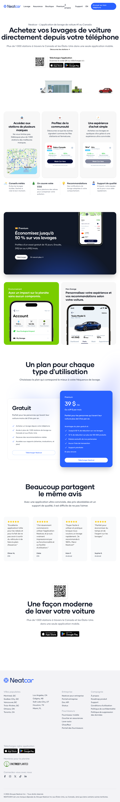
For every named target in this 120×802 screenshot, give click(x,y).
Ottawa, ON (9, 709)
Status (65, 705)
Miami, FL (37, 708)
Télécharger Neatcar (34, 453)
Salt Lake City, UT (41, 702)
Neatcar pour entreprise (73, 696)
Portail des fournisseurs (72, 728)
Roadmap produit (99, 699)
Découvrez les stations (60, 49)
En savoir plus (36, 257)
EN (87, 6)
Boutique (49, 6)
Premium (60, 6)
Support (79, 6)
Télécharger (21, 257)
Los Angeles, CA (40, 695)
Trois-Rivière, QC (11, 705)
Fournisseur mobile (70, 715)
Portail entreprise (69, 699)
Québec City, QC (11, 699)
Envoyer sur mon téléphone (99, 6)
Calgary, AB (38, 698)
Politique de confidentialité (103, 709)
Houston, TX (38, 705)
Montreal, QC (10, 696)
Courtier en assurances (72, 718)
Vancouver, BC (10, 702)
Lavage (27, 6)
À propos (68, 6)
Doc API (65, 702)
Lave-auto (66, 721)
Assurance (38, 6)
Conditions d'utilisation (101, 705)
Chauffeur (66, 725)
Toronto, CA (9, 712)
